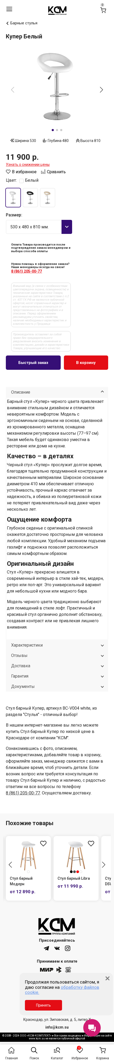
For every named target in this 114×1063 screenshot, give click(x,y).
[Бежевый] (47, 197)
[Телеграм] (46, 948)
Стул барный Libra (74, 878)
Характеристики (27, 645)
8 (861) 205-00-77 (26, 271)
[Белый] (13, 197)
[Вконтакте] (57, 948)
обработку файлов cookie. (62, 990)
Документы (23, 686)
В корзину (86, 362)
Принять (43, 1005)
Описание (20, 392)
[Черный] (30, 197)
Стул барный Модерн (21, 881)
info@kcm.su (57, 1027)
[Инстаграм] (67, 948)
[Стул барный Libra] (76, 856)
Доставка (20, 665)
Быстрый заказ (33, 362)
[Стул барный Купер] (57, 86)
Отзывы (19, 655)
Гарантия (19, 676)
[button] (102, 90)
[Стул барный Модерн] (28, 856)
